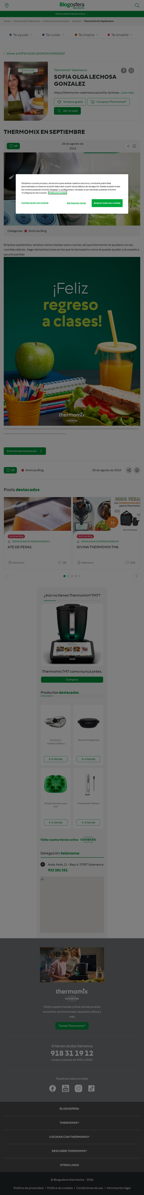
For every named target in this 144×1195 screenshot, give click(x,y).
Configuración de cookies (35, 202)
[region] (72, 194)
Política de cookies (58, 193)
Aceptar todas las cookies (107, 203)
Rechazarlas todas (76, 203)
